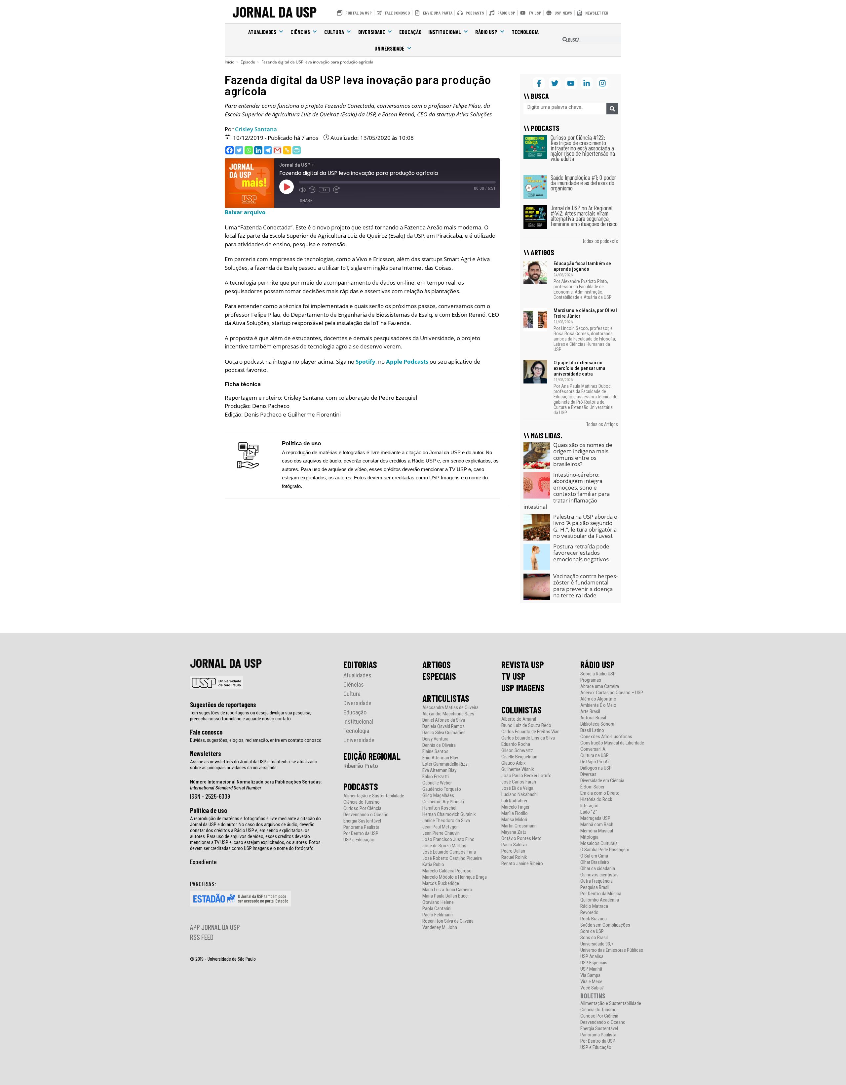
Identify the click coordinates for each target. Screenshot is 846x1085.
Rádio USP (486, 31)
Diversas (588, 774)
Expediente (203, 861)
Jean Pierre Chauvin (441, 833)
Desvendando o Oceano (366, 815)
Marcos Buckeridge (440, 883)
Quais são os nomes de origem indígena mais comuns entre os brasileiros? (582, 454)
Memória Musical (596, 831)
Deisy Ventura (435, 739)
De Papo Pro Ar (594, 762)
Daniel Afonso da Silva (443, 720)
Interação (589, 806)
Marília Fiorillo (514, 813)
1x (324, 189)
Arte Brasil (590, 711)
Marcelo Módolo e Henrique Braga (454, 877)
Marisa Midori (514, 820)
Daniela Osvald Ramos (443, 726)
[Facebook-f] (539, 83)
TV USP (513, 676)
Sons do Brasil (594, 938)
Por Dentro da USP (360, 833)
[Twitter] (239, 150)
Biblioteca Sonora (597, 724)
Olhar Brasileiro (594, 862)
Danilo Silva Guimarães (444, 733)
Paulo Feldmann (437, 915)
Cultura (334, 31)
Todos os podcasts (600, 240)
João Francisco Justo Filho (448, 839)
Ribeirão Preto (360, 765)
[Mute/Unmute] (302, 190)
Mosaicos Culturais (599, 843)
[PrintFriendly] (296, 150)
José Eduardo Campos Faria (449, 852)
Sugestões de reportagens (223, 704)
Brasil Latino (592, 730)
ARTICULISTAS (445, 698)
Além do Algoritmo (598, 699)
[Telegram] (268, 150)
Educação (410, 31)
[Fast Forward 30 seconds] (336, 189)
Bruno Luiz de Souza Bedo (526, 725)
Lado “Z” (588, 812)
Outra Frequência (596, 881)
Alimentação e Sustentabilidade (373, 796)
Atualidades (262, 31)
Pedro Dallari (513, 851)
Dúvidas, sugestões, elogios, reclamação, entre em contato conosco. (256, 740)
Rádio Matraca (594, 906)
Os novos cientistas (599, 875)
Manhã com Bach (596, 824)
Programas (590, 680)
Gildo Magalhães (438, 795)
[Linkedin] (258, 150)
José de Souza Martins (444, 846)
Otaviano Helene (438, 902)
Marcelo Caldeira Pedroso (447, 871)
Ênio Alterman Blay (440, 758)
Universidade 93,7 (596, 944)
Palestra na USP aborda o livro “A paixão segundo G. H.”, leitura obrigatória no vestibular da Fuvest (585, 526)
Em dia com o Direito (600, 793)
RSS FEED (201, 937)
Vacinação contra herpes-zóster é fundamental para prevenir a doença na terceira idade (585, 585)
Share (306, 200)
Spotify (365, 361)
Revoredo (589, 912)
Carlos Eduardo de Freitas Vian (530, 732)
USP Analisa (591, 956)
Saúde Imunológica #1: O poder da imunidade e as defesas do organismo (583, 183)
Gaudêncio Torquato (441, 789)
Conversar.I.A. (593, 749)
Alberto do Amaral (518, 719)
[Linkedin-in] (587, 83)
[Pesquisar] (612, 108)
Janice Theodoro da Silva (446, 821)
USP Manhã (591, 969)
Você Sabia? (592, 988)
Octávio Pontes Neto (521, 838)
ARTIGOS (436, 664)
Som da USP (592, 931)
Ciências (300, 31)
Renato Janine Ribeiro (522, 863)
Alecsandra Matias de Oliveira (450, 707)
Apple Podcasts (407, 361)
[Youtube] (570, 83)
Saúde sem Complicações (605, 925)
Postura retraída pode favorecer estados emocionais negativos (581, 552)
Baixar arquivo (245, 212)
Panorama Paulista (361, 827)
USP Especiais (593, 963)
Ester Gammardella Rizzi (445, 764)
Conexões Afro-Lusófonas (606, 737)
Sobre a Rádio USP (598, 674)
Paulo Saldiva (514, 845)
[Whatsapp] (249, 150)
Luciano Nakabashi (519, 794)
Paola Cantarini (436, 908)
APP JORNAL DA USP (215, 927)
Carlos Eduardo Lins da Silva (528, 738)
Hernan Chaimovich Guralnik (449, 814)
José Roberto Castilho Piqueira (452, 858)
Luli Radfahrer (514, 801)
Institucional (444, 31)
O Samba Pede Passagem (604, 850)
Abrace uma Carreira (599, 686)
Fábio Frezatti (435, 777)
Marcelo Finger (515, 807)
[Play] (286, 187)
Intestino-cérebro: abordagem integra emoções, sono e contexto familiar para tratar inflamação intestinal (566, 491)
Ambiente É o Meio (598, 705)
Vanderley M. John (439, 927)
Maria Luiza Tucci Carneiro (447, 890)
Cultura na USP (594, 755)
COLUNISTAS (521, 709)
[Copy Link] (287, 150)
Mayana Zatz (513, 832)
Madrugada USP (595, 818)
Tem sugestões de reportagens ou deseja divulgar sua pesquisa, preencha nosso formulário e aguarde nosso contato (250, 716)
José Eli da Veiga (517, 788)
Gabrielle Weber (437, 783)
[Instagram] (602, 83)
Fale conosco (206, 732)
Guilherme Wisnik (517, 769)
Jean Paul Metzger (440, 827)
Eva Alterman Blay (439, 770)
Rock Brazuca (593, 919)
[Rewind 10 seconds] (312, 189)
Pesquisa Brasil (594, 887)
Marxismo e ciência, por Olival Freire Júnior (585, 313)
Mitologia (589, 837)
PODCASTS (360, 786)
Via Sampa (590, 975)
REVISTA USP (522, 664)
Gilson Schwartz (517, 750)
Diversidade (371, 31)
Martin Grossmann (519, 826)
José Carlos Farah (518, 782)
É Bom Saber (592, 787)
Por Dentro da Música (600, 894)
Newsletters (205, 753)
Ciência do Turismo (361, 802)
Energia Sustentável (362, 821)
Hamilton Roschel (439, 808)
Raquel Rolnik (514, 857)
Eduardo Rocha (515, 744)
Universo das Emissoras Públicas (611, 950)
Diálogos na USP (596, 768)
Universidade (389, 48)
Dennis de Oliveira (439, 745)
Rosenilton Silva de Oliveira (448, 921)
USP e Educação (358, 840)
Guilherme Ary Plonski (443, 802)
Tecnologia (525, 31)
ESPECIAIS (439, 676)
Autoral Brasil (593, 718)
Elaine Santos (435, 751)
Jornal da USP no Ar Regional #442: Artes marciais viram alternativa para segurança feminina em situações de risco (584, 215)
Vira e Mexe (591, 982)
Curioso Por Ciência (362, 808)
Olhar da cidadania (597, 868)
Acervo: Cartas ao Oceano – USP (611, 693)
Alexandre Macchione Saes (448, 714)
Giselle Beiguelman (519, 757)
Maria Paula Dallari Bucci (445, 896)
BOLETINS (592, 995)
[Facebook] (229, 150)
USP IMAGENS (523, 687)
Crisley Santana (256, 129)
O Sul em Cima (594, 856)
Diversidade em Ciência (602, 781)
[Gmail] (277, 150)
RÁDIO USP (597, 664)
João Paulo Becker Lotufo (526, 776)
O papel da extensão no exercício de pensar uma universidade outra (579, 368)
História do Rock (596, 799)
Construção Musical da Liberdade (612, 743)
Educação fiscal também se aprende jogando (582, 266)
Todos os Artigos (602, 424)
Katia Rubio (433, 864)
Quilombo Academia (599, 900)
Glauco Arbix (513, 763)
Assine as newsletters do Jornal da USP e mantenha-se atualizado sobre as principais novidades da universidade (253, 765)
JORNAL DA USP (274, 11)
